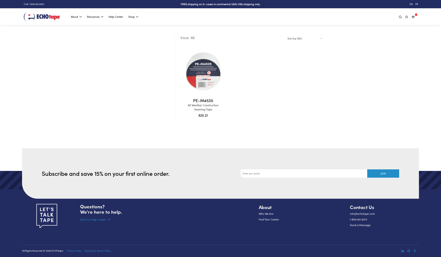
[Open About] (80, 17)
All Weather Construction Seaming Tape (203, 107)
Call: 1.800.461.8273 (34, 4)
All (193, 37)
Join (383, 173)
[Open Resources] (102, 17)
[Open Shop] (137, 17)
